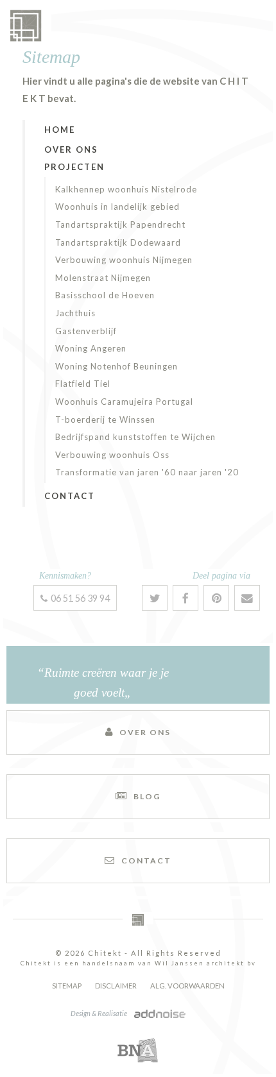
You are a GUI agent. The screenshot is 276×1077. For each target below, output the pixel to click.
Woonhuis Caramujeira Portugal (124, 401)
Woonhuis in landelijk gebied (117, 206)
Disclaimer (116, 985)
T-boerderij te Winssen (105, 419)
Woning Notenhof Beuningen (116, 366)
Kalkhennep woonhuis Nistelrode (126, 189)
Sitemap (67, 985)
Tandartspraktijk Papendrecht (120, 224)
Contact (69, 496)
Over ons (71, 149)
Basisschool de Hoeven (105, 295)
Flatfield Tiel (82, 383)
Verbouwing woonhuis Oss (112, 455)
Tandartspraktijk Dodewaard (118, 242)
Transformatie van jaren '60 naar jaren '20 (147, 472)
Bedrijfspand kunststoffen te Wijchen (135, 437)
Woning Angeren (90, 348)
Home (59, 129)
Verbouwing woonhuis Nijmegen (124, 260)
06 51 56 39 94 (80, 598)
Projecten (74, 167)
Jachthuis (75, 313)
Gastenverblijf (86, 331)
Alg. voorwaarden (187, 985)
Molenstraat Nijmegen (103, 278)
